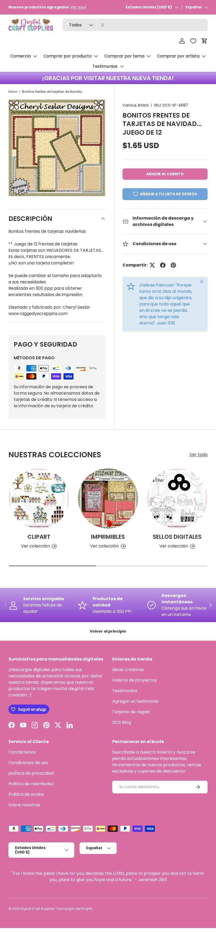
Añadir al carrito (165, 174)
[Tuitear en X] (152, 265)
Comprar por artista (178, 56)
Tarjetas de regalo (131, 712)
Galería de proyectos (134, 680)
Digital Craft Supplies (38, 908)
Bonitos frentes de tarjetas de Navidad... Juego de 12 (53, 91)
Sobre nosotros (24, 805)
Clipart (38, 537)
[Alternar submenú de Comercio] (35, 56)
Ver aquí (78, 7)
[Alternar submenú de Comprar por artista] (203, 56)
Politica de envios (26, 794)
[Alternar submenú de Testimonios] (122, 66)
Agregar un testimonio (135, 701)
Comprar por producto (67, 56)
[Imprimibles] (108, 498)
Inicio (12, 91)
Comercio (20, 56)
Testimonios (104, 66)
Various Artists (135, 105)
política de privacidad (30, 773)
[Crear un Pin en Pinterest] (173, 265)
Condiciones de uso (28, 763)
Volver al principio (108, 631)
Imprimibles (108, 537)
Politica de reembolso (30, 784)
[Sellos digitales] (177, 498)
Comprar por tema (124, 56)
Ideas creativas (128, 670)
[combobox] (135, 25)
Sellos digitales (177, 537)
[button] (204, 41)
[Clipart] (39, 498)
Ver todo (198, 455)
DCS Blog (121, 722)
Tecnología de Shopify (74, 908)
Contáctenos (22, 752)
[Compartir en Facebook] (163, 265)
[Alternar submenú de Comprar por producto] (96, 56)
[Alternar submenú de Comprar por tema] (148, 56)
